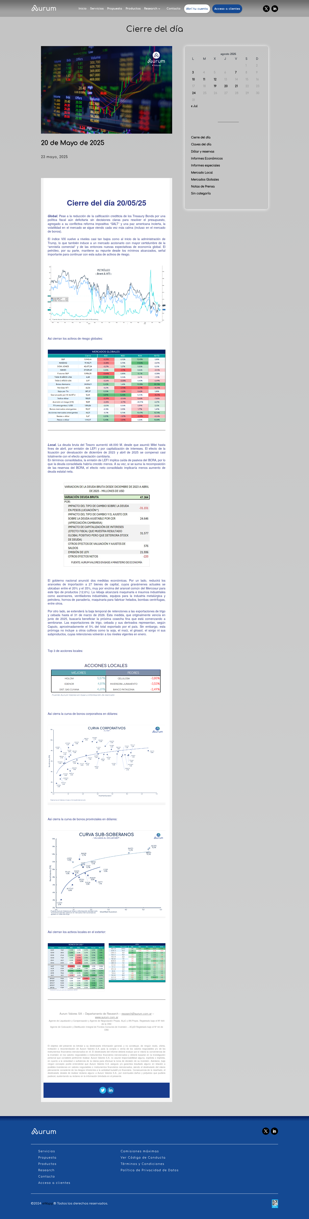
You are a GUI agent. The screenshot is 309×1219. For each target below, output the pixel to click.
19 (215, 86)
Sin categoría (201, 193)
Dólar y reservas (202, 151)
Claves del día (201, 144)
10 (193, 79)
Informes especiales (205, 165)
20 (226, 86)
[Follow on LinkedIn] (274, 8)
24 (194, 93)
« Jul (194, 106)
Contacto (174, 8)
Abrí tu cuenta (197, 8)
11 (204, 79)
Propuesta (114, 8)
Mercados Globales (205, 179)
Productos (133, 8)
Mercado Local (202, 172)
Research (150, 8)
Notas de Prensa (203, 186)
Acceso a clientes (227, 8)
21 (236, 86)
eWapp (47, 1203)
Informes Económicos (207, 158)
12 (215, 79)
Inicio (83, 8)
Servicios (97, 8)
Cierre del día (200, 137)
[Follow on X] (266, 8)
